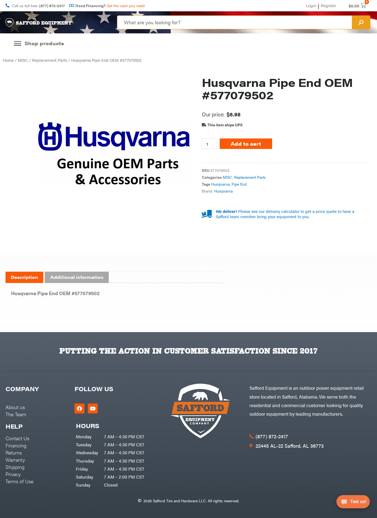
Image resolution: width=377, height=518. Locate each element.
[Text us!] (353, 503)
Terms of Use (19, 481)
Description (24, 277)
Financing (16, 445)
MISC (23, 60)
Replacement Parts (49, 60)
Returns (14, 452)
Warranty (15, 459)
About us (15, 407)
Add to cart (246, 143)
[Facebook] (79, 408)
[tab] (24, 277)
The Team (16, 414)
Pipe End (239, 184)
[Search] (361, 22)
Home (8, 60)
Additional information (76, 277)
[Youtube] (93, 408)
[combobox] (234, 22)
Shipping (15, 466)
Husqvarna (220, 184)
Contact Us (17, 438)
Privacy (13, 474)
